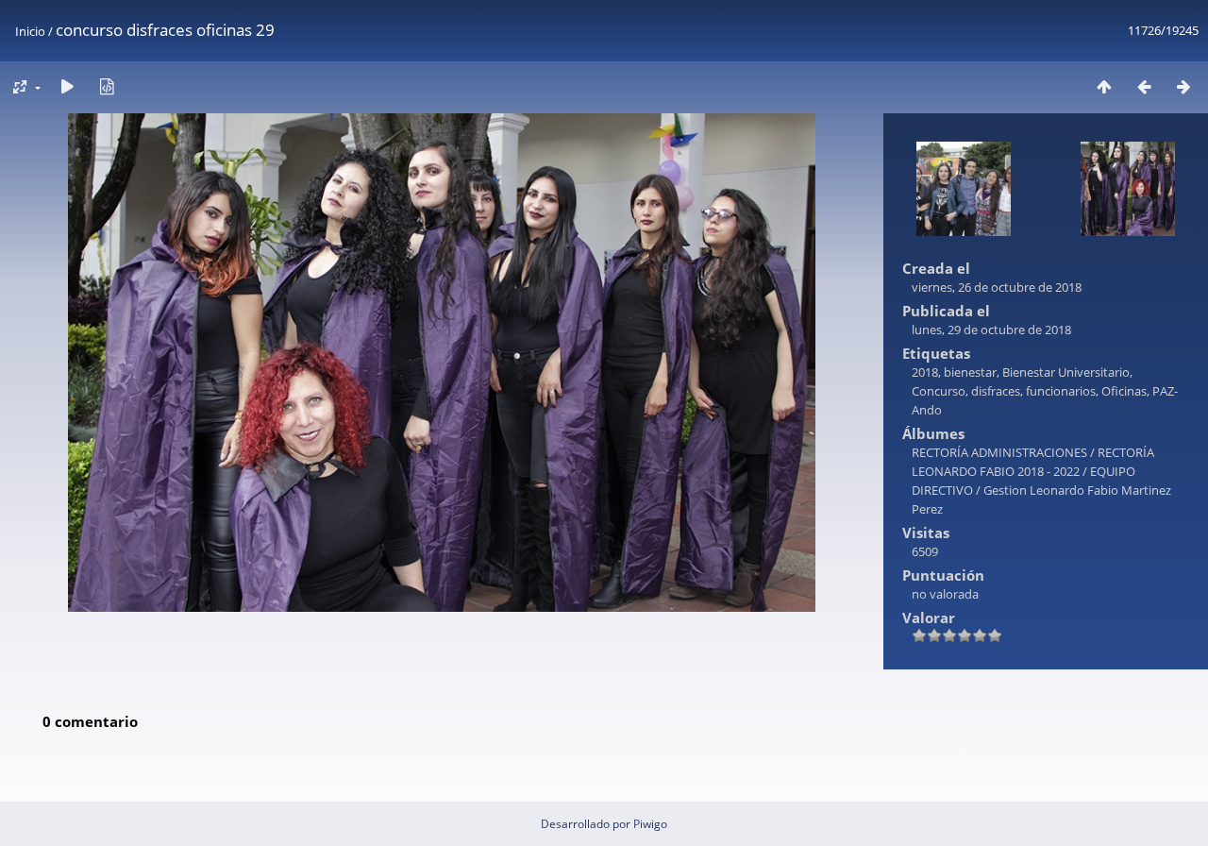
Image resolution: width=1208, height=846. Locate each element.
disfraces (995, 390)
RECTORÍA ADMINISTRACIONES (999, 452)
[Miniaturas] (1104, 86)
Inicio (30, 31)
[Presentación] (67, 86)
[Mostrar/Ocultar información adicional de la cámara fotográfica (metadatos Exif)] (106, 86)
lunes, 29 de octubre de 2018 (991, 329)
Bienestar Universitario (1066, 372)
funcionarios (1061, 390)
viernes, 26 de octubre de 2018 (997, 287)
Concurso (938, 390)
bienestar (970, 372)
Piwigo (650, 824)
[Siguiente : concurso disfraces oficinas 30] (1183, 86)
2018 (925, 372)
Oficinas (1124, 390)
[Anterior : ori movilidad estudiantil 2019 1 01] (1144, 86)
